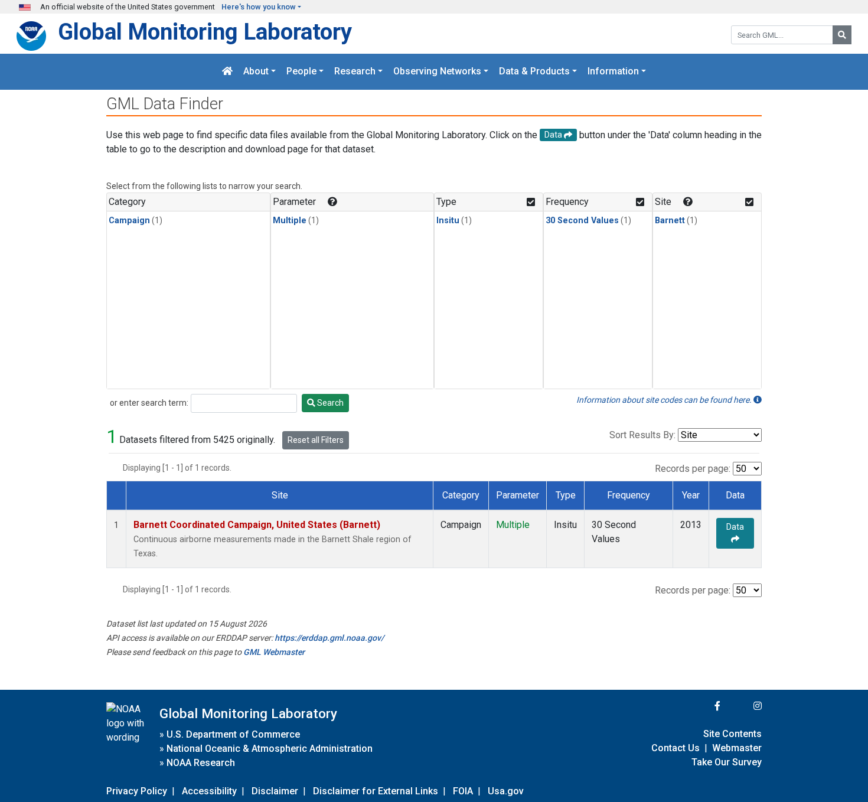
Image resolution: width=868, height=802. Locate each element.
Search (329, 402)
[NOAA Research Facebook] (701, 706)
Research (355, 71)
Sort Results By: (642, 435)
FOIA (463, 791)
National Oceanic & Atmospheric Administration (270, 748)
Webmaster (737, 748)
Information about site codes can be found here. (664, 400)
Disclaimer (275, 791)
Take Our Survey (726, 762)
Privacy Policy (136, 791)
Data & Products (534, 71)
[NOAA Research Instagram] (742, 706)
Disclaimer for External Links (375, 791)
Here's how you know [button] (258, 6)
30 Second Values (582, 221)
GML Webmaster (274, 652)
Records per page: (692, 468)
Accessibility (209, 791)
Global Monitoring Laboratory (205, 31)
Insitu (447, 221)
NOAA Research (201, 762)
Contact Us (675, 748)
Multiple (289, 221)
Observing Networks (437, 71)
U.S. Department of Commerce (233, 734)
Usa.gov (506, 791)
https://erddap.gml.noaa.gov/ (329, 638)
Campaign (129, 221)
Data (735, 527)
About (256, 71)
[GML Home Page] (227, 71)
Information (613, 71)
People (301, 71)
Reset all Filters (316, 440)
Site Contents (732, 733)
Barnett (670, 221)
